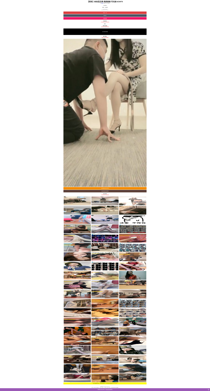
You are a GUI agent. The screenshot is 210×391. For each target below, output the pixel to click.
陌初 (102, 3)
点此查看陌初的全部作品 (105, 188)
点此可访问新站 (115, 383)
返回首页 (105, 15)
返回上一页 (105, 12)
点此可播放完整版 (105, 31)
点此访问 (108, 389)
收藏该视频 (105, 18)
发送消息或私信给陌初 (105, 191)
